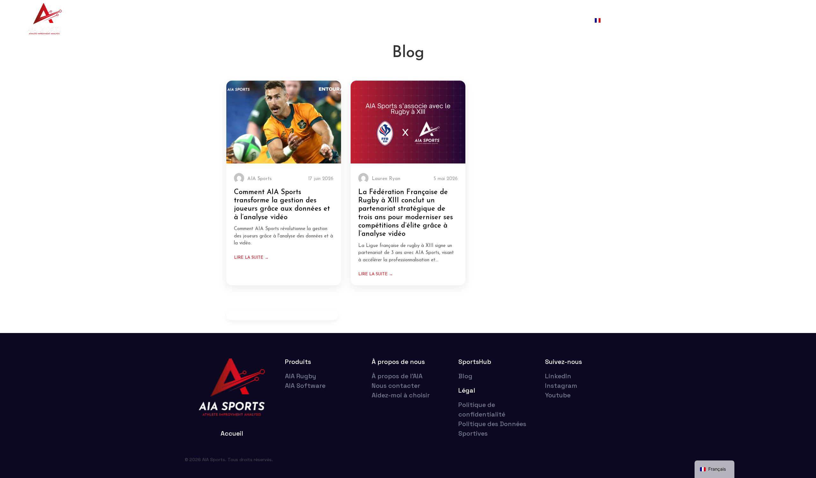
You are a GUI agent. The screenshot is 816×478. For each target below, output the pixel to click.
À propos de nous (523, 21)
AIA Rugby (369, 21)
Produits (298, 362)
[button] (613, 20)
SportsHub (570, 21)
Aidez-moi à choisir (464, 21)
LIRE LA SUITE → (251, 258)
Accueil (335, 21)
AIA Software (411, 21)
